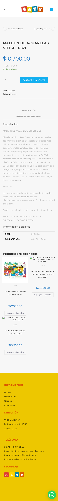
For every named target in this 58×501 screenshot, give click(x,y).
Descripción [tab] (29, 111)
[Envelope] (22, 477)
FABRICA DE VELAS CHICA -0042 (15, 332)
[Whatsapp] (11, 477)
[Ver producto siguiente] (53, 29)
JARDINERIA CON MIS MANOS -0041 (15, 293)
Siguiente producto (42, 29)
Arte (15, 94)
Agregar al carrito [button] (15, 313)
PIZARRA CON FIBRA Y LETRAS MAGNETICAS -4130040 (42, 274)
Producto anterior (15, 29)
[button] (52, 494)
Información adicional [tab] (29, 116)
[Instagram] (6, 477)
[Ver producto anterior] (5, 29)
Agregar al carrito (34, 80)
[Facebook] (17, 477)
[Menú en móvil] (4, 9)
